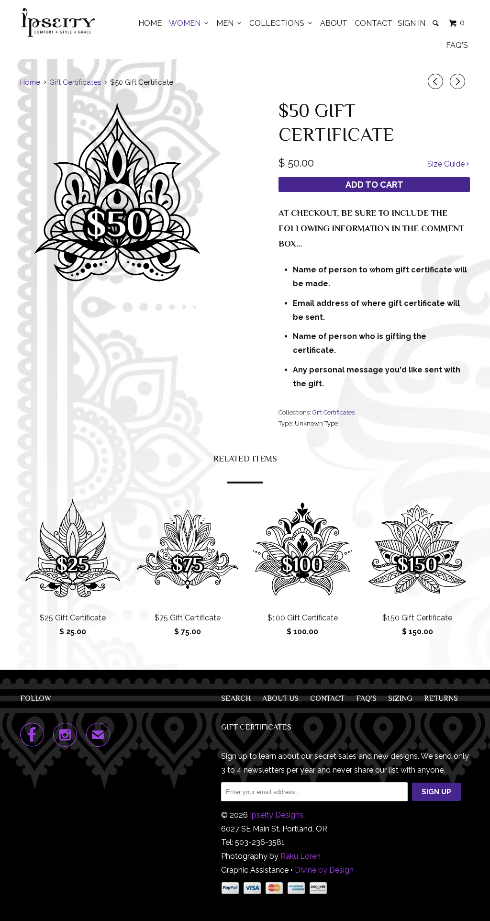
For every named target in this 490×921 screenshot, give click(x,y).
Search (236, 698)
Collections (278, 23)
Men (226, 23)
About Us (280, 698)
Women (186, 23)
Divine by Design (324, 870)
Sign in (411, 23)
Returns (441, 698)
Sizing (400, 698)
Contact (373, 23)
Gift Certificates (333, 412)
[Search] (436, 23)
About (333, 23)
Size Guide (447, 163)
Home (150, 23)
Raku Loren (300, 856)
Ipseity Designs (276, 815)
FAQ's (457, 45)
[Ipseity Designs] (58, 22)
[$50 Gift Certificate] (117, 194)
